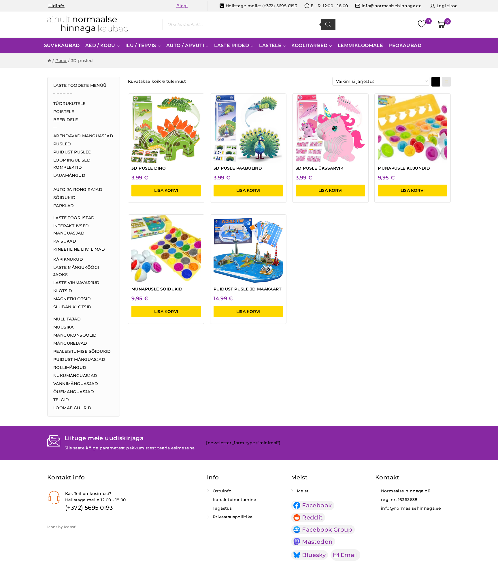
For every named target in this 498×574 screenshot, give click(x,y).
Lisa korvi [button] (166, 190)
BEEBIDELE (65, 119)
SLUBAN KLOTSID (72, 306)
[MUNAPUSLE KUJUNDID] (412, 128)
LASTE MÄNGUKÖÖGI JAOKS (76, 271)
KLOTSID (62, 290)
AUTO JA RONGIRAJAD (77, 189)
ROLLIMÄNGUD (69, 367)
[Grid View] (435, 82)
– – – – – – (62, 93)
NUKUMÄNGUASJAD (75, 375)
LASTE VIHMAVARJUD (76, 282)
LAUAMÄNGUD (69, 175)
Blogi (182, 5)
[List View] (446, 82)
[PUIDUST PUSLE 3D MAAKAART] (248, 249)
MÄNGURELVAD (70, 343)
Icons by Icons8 (61, 527)
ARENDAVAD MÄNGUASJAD (83, 135)
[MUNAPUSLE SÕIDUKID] (166, 249)
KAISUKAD (64, 241)
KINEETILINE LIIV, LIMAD (79, 249)
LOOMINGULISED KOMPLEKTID (71, 163)
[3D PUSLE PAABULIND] (248, 128)
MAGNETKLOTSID (72, 298)
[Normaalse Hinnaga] (87, 24)
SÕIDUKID (64, 197)
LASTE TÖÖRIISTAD (74, 217)
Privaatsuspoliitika (233, 516)
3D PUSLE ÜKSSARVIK (319, 168)
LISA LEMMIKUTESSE (170, 100)
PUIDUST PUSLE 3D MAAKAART (247, 289)
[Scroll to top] (487, 550)
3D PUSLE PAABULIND (238, 168)
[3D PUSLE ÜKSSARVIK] (330, 128)
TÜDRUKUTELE (69, 103)
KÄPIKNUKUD (68, 259)
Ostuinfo (222, 491)
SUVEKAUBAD (62, 45)
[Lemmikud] (422, 24)
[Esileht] (49, 60)
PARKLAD (63, 205)
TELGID (61, 399)
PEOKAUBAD (404, 45)
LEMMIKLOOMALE (360, 45)
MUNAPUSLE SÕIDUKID (156, 289)
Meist (303, 491)
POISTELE (63, 111)
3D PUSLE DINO (148, 168)
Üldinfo (56, 5)
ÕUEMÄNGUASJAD (73, 391)
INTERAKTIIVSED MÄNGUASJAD (71, 229)
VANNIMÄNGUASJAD (75, 383)
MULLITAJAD (67, 319)
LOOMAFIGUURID (72, 407)
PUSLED (62, 144)
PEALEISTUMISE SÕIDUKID (82, 351)
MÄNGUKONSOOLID (75, 335)
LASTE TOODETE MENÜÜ (80, 85)
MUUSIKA (63, 327)
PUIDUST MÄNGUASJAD (79, 359)
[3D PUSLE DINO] (166, 128)
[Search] (328, 24)
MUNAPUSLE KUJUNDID (404, 168)
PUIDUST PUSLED (72, 152)
